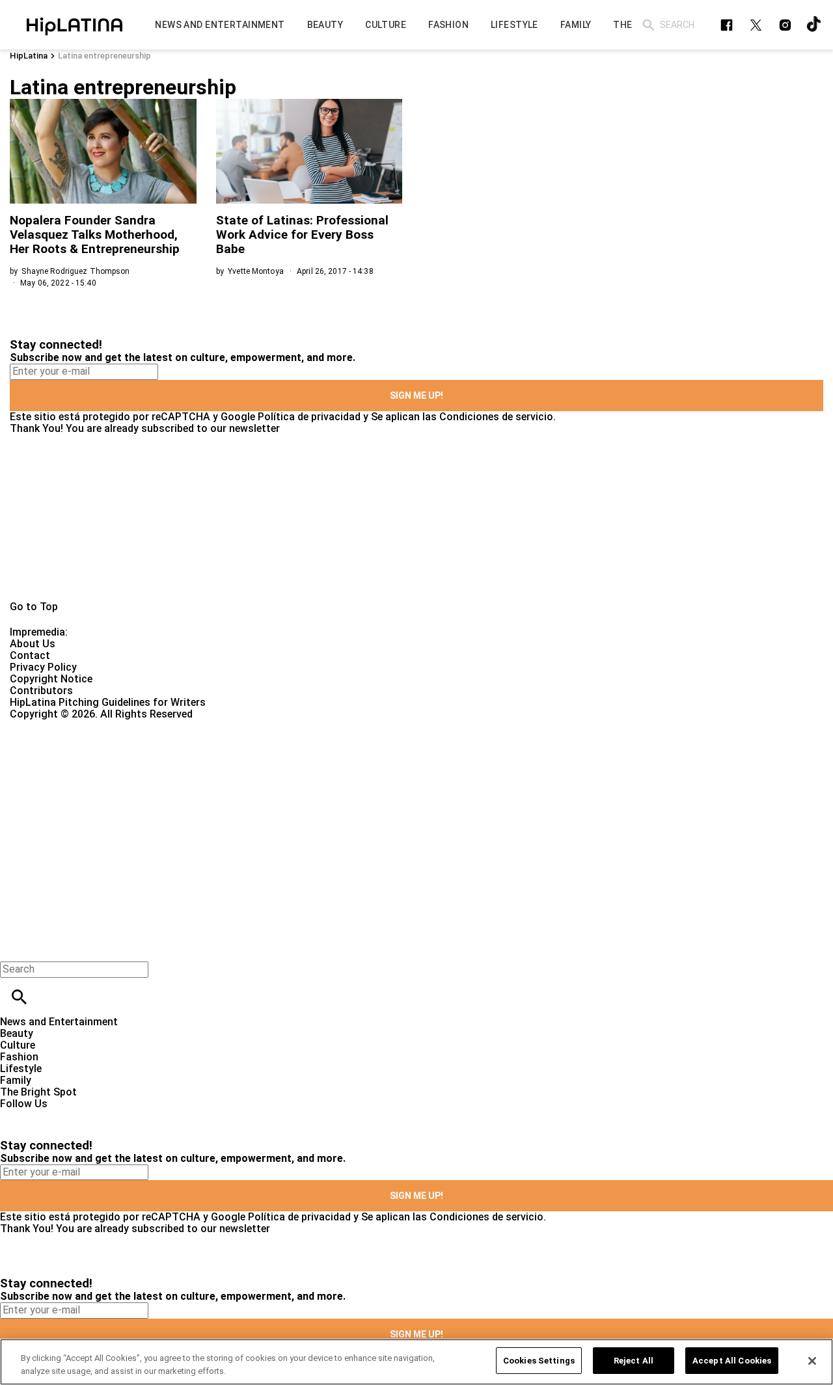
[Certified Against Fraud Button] (56, 725)
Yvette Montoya (256, 271)
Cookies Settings (539, 1360)
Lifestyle (21, 1068)
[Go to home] (416, 518)
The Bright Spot (38, 1092)
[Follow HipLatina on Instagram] (785, 25)
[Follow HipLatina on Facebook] (726, 25)
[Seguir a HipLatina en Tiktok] (814, 25)
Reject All (633, 1360)
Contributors (41, 690)
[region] (416, 1362)
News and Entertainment (59, 1021)
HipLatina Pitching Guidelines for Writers (108, 702)
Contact (30, 655)
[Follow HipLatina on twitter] (756, 25)
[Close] (812, 1361)
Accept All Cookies (731, 1360)
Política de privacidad (309, 416)
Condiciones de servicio (496, 416)
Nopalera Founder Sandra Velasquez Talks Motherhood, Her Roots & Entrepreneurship (95, 234)
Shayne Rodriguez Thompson (75, 271)
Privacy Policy (43, 667)
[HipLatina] (74, 24)
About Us (32, 644)
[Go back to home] (341, 767)
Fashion (19, 1057)
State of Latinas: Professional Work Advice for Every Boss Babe (302, 234)
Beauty (16, 1033)
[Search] (648, 25)
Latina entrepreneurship (104, 56)
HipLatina (29, 56)
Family (15, 1080)
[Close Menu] (14, 946)
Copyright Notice (51, 679)
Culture (17, 1045)
